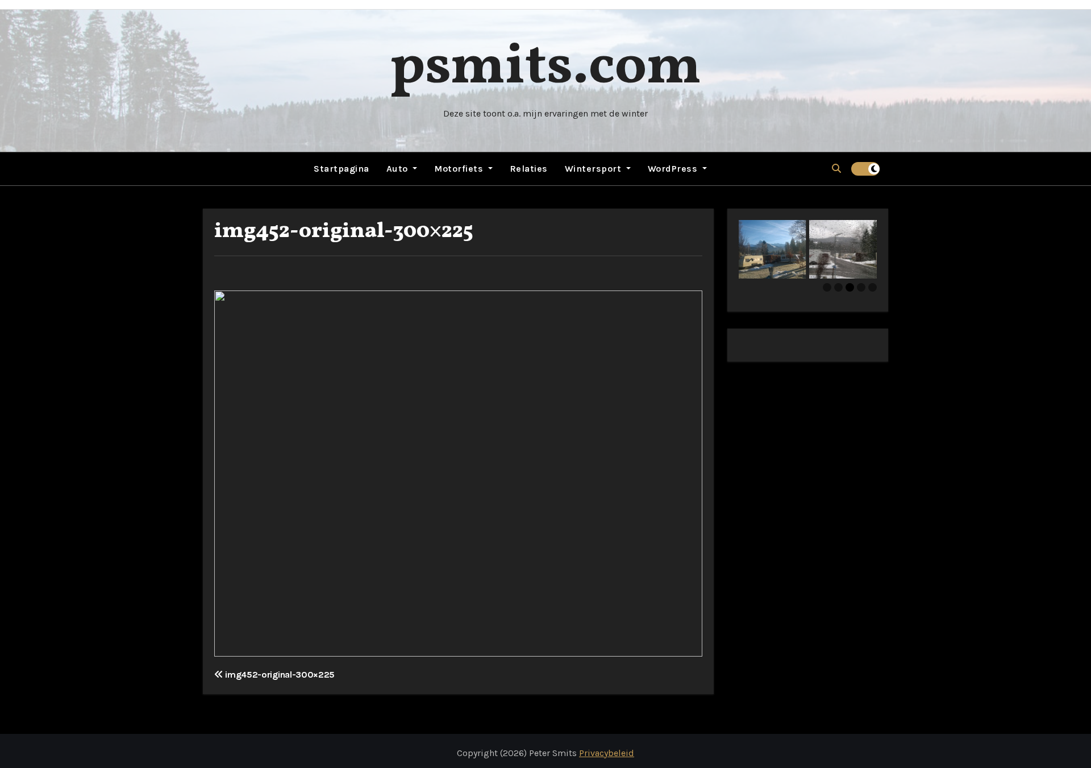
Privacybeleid (606, 753)
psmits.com (545, 67)
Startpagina (341, 168)
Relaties (529, 168)
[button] (836, 168)
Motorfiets (460, 168)
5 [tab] (872, 287)
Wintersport (594, 168)
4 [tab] (861, 287)
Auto (398, 168)
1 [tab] (827, 287)
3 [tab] (850, 287)
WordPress (674, 168)
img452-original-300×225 (343, 232)
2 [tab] (838, 287)
